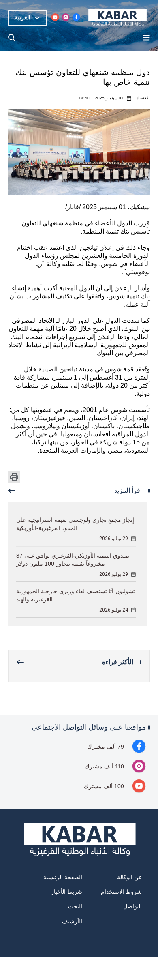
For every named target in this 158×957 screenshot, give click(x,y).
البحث (75, 906)
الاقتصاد (143, 98)
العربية (22, 17)
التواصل (132, 906)
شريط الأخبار (66, 891)
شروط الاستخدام (121, 891)
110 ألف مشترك (104, 766)
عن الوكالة (129, 877)
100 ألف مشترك (104, 786)
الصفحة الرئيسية (62, 877)
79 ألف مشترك (105, 746)
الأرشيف (72, 921)
